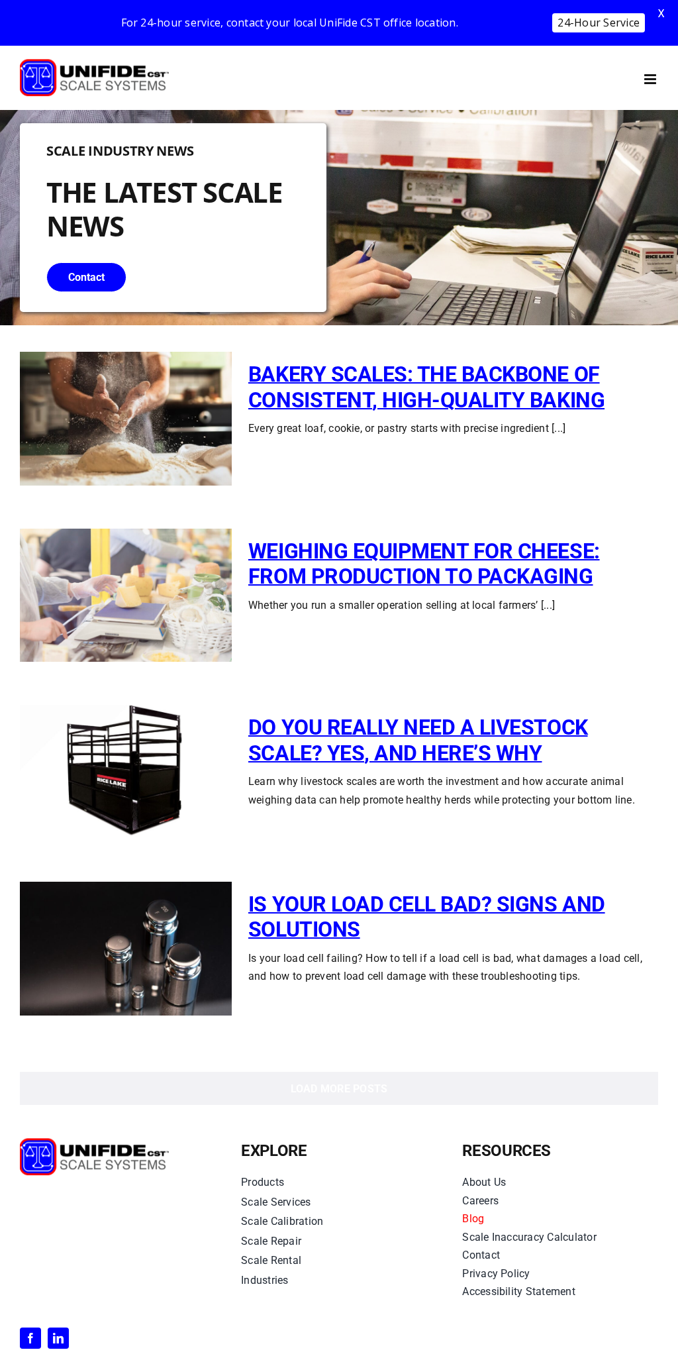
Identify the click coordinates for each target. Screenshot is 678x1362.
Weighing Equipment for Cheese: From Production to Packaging (424, 564)
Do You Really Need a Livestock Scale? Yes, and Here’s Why (418, 740)
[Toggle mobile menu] (651, 79)
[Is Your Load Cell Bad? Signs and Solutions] (126, 949)
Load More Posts (339, 1088)
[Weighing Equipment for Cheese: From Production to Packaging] (126, 595)
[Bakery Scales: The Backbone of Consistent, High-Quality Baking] (126, 419)
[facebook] (30, 1338)
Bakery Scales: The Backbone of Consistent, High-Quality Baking (426, 387)
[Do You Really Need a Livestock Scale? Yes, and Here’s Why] (126, 772)
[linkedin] (58, 1338)
